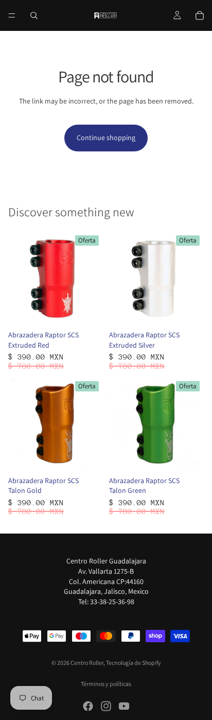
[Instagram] (106, 706)
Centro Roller (86, 662)
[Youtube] (124, 706)
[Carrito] (199, 15)
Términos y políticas (106, 684)
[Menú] (12, 15)
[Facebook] (88, 706)
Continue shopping (106, 137)
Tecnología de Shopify (133, 662)
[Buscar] (34, 15)
